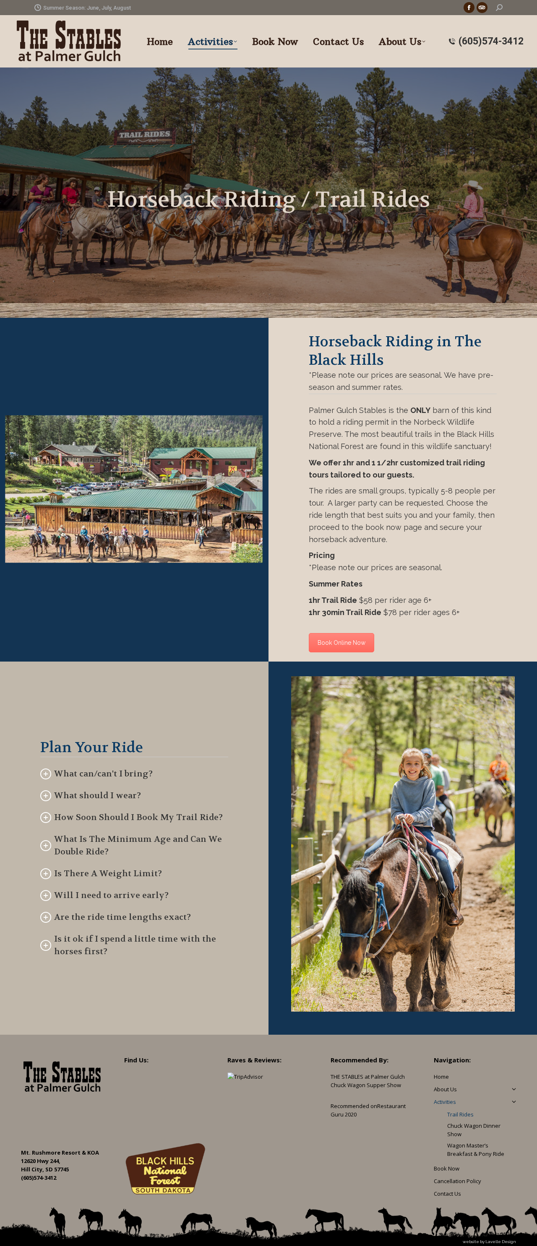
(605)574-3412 (491, 41)
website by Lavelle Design (489, 1241)
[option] (403, 844)
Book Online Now (341, 642)
